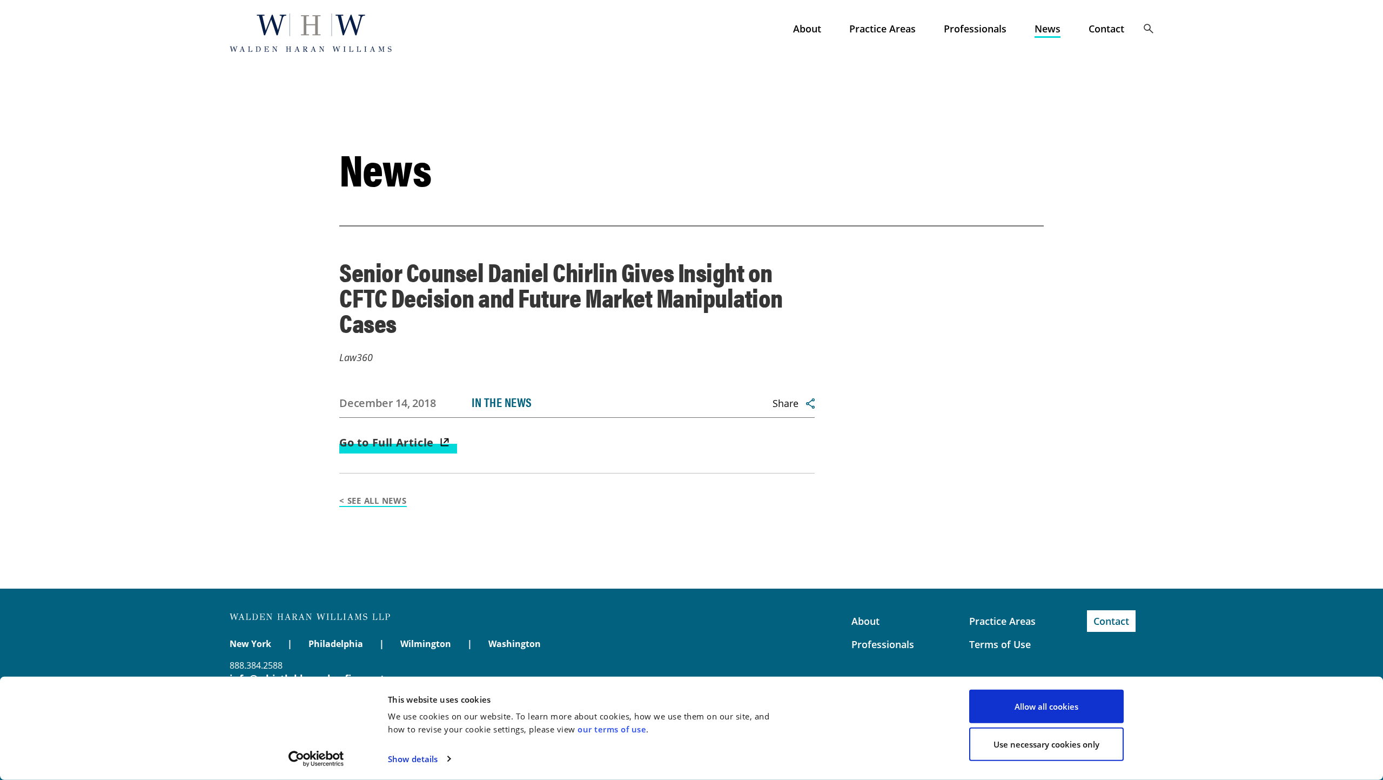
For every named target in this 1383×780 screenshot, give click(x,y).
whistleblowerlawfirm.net (311, 32)
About (807, 28)
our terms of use (612, 729)
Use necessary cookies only (1046, 743)
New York (250, 644)
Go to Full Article (386, 442)
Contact (1106, 28)
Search (1148, 29)
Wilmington (425, 644)
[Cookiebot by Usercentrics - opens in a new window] (316, 759)
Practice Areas (882, 28)
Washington (514, 644)
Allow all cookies (1046, 706)
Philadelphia (335, 644)
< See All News (373, 500)
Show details (413, 759)
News (1047, 28)
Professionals (975, 28)
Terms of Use (1000, 644)
